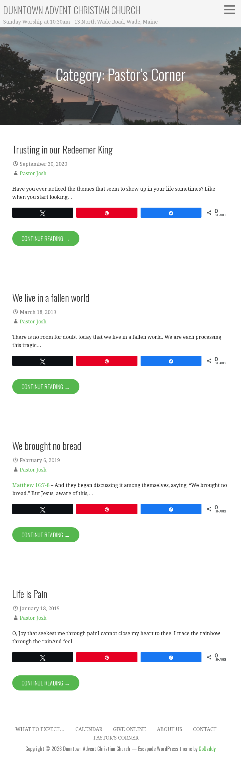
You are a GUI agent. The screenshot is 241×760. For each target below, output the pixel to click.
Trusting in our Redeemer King (62, 149)
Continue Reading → (46, 238)
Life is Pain (29, 593)
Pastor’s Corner (116, 738)
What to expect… (40, 729)
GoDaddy (207, 748)
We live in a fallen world (50, 297)
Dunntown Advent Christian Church (71, 10)
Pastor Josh (33, 173)
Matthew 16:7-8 (31, 485)
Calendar (88, 729)
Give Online (129, 729)
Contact (205, 729)
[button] (232, 9)
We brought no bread (46, 445)
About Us (169, 729)
